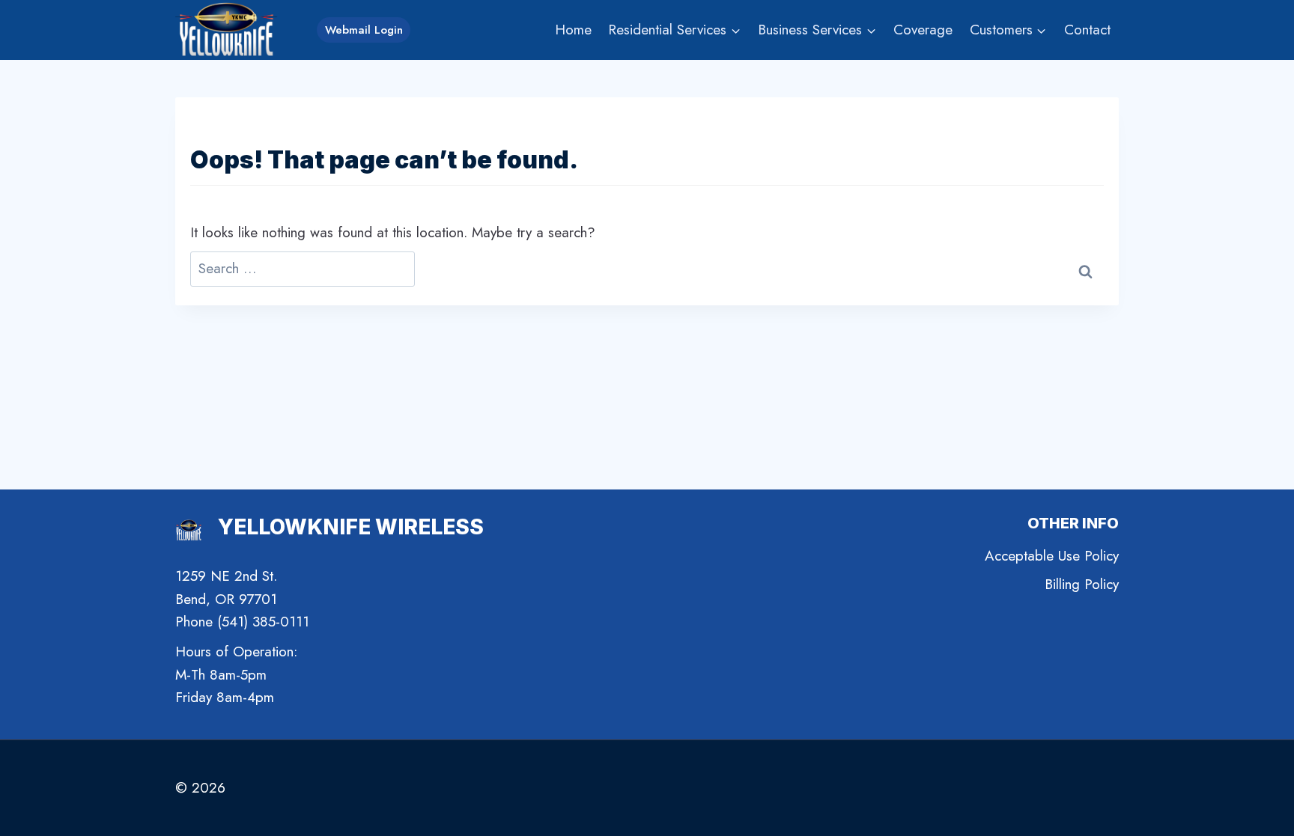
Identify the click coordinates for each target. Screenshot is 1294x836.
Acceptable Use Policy (1052, 556)
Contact (1087, 29)
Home (573, 29)
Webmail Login (364, 30)
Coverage (923, 29)
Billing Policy (1082, 584)
